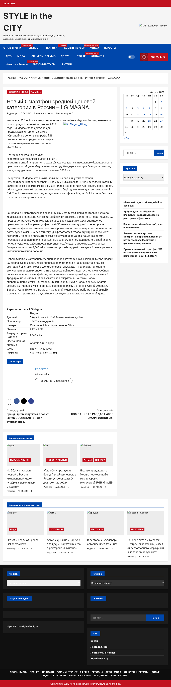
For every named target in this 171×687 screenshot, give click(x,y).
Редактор (12, 113)
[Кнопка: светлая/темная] (131, 57)
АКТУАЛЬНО (158, 56)
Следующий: (92, 414)
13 (143, 114)
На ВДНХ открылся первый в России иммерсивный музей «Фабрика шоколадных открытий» (21, 478)
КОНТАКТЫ (97, 56)
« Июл (126, 138)
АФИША (94, 47)
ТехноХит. (36, 92)
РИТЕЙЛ (67, 64)
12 (138, 114)
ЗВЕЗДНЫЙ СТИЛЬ (44, 64)
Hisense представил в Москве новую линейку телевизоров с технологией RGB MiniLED (96, 476)
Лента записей (99, 646)
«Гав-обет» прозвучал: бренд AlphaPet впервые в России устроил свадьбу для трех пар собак (59, 476)
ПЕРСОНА (110, 47)
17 (126, 120)
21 (149, 120)
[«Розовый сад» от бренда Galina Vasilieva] (25, 523)
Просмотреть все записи (54, 381)
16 (161, 114)
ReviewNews (98, 683)
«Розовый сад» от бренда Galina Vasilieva (23, 542)
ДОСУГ (65, 56)
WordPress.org (99, 658)
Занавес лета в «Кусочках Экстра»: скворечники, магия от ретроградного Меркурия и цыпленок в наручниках (145, 546)
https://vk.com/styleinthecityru (22, 626)
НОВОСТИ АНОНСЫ (18, 92)
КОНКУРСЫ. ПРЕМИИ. (43, 56)
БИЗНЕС (33, 47)
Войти (94, 640)
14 (149, 114)
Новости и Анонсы (18, 63)
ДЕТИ (9, 56)
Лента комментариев (103, 652)
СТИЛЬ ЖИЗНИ (14, 46)
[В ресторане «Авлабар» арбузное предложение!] (105, 523)
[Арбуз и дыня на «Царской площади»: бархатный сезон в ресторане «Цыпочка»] (65, 523)
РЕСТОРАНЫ (56, 529)
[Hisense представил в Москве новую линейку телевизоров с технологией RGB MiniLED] (96, 455)
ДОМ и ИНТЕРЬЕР (75, 46)
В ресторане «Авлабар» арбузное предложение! (102, 542)
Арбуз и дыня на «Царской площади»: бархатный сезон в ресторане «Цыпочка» (141, 215)
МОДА (21, 56)
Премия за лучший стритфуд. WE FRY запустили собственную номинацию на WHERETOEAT (142, 252)
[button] (9, 402)
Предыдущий (28, 415)
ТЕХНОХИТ (53, 46)
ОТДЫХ (82, 54)
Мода (13, 529)
